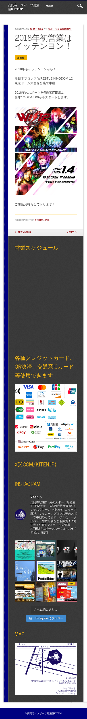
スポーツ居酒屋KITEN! (60, 29)
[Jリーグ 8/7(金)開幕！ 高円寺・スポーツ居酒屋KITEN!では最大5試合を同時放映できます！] (67, 550)
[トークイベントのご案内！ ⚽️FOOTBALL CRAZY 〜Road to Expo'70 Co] (67, 571)
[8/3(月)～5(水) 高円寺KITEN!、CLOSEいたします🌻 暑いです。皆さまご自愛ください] (25, 571)
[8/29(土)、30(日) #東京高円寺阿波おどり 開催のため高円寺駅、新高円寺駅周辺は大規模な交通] (25, 550)
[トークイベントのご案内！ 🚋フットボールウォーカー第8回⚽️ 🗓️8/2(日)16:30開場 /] (46, 571)
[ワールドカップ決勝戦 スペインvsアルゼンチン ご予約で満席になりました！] (67, 592)
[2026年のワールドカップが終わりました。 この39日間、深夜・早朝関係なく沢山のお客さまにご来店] (46, 592)
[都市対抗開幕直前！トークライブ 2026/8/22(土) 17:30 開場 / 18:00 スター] (46, 550)
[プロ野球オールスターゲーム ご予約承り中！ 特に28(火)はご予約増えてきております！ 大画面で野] (25, 592)
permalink (42, 220)
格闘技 (20, 58)
